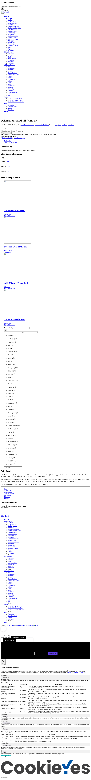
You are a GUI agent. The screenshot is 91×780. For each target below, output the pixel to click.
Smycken (10, 593)
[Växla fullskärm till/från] (3, 777)
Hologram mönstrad (13, 529)
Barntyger (10, 566)
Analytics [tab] (3, 728)
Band (22, 125)
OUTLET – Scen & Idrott (15, 608)
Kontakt (6, 498)
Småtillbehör (11, 592)
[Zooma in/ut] (1, 777)
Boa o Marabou (12, 579)
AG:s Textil (5, 516)
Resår (9, 590)
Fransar (37, 125)
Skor (9, 601)
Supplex (10, 551)
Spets (9, 550)
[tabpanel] (45, 697)
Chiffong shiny (12, 524)
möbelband (71, 125)
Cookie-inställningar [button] (41, 653)
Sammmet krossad (13, 548)
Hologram (11, 527)
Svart (7, 161)
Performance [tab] (4, 721)
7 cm (7, 171)
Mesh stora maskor (13, 538)
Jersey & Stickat (12, 563)
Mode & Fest (8, 492)
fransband (64, 125)
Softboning (11, 595)
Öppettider (11, 614)
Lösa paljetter (11, 585)
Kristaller (10, 583)
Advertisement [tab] (5, 743)
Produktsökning (5, 6)
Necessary (6, 677)
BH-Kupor (11, 575)
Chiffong (10, 522)
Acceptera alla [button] (52, 653)
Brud (9, 561)
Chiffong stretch (12, 526)
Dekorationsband (29, 125)
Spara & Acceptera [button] (6, 755)
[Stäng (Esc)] (6, 777)
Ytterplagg (11, 567)
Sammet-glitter (12, 547)
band (56, 125)
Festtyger (10, 559)
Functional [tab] (4, 714)
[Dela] (5, 777)
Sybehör (10, 596)
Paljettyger (11, 543)
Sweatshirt (11, 564)
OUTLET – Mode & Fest (15, 606)
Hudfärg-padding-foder (14, 530)
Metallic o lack (12, 540)
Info (5, 612)
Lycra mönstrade (12, 534)
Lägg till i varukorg (6, 133)
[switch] (1, 716)
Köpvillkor (7, 497)
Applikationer (12, 574)
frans (59, 125)
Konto (6, 622)
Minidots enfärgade (13, 542)
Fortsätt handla (9, 640)
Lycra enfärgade (12, 532)
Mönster (10, 587)
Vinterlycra (11, 553)
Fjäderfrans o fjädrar (13, 580)
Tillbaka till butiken (18, 637)
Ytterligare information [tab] (10, 142)
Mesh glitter (11, 537)
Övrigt (9, 588)
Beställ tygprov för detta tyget (16, 138)
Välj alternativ (8, 252)
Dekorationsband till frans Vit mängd (11, 131)
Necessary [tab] (3, 675)
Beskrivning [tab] (7, 141)
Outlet (6, 604)
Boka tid (6, 519)
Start (5, 489)
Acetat (8, 166)
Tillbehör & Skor (44, 125)
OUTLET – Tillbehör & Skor (16, 609)
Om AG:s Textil (8, 495)
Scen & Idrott (8, 490)
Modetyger (11, 558)
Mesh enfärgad (12, 535)
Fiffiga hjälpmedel (13, 598)
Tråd (9, 600)
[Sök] (2, 8)
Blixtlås (10, 577)
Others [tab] (2, 750)
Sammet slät (11, 545)
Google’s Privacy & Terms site (76, 672)
